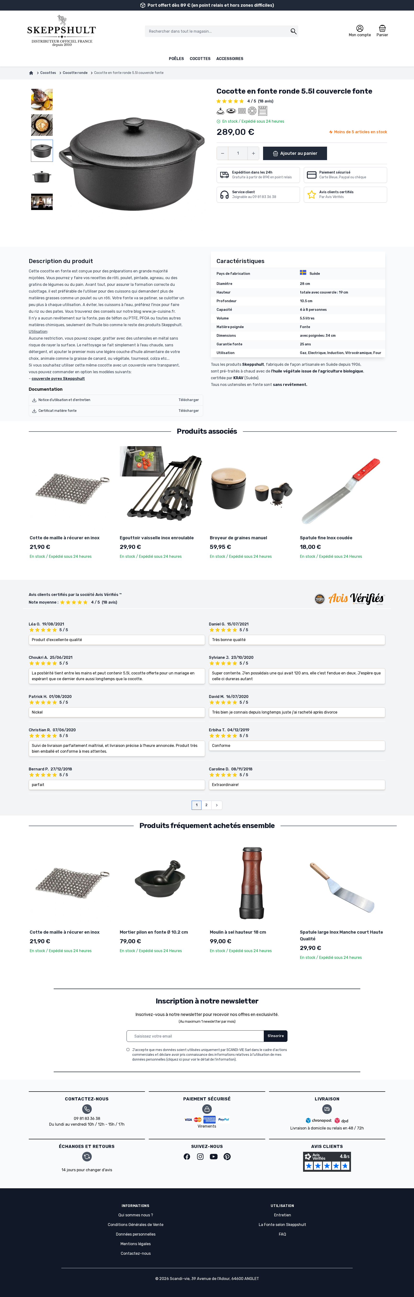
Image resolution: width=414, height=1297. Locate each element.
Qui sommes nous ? (135, 1215)
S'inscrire (276, 1036)
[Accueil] (31, 73)
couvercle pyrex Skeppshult (58, 378)
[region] (42, 162)
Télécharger (188, 400)
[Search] (293, 31)
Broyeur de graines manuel (238, 537)
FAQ (282, 1234)
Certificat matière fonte (58, 411)
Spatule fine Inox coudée (326, 537)
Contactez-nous (136, 1253)
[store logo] (61, 31)
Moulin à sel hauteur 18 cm (238, 932)
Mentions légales (136, 1244)
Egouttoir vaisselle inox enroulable (157, 537)
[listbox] (42, 162)
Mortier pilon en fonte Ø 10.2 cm (154, 932)
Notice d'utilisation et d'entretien (64, 400)
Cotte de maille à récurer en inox (64, 537)
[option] (42, 99)
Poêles (176, 58)
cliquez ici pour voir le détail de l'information (201, 1059)
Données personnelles (135, 1234)
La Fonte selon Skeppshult (282, 1224)
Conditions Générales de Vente (135, 1224)
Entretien (282, 1215)
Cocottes (200, 58)
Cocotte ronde (75, 73)
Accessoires (229, 58)
